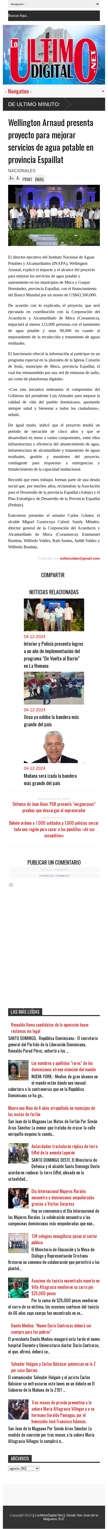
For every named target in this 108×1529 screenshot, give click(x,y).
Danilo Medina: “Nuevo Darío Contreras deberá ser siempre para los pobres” (51, 1328)
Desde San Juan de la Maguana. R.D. (70, 1517)
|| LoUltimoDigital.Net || (49, 1515)
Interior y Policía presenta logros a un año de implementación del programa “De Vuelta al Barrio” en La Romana (53, 654)
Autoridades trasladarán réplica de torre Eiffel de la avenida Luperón (64, 1149)
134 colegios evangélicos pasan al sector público (64, 1239)
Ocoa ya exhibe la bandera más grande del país (51, 720)
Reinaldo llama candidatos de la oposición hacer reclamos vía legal (50, 1028)
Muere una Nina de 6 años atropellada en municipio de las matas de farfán (51, 1111)
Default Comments (54, 869)
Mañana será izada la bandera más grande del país (50, 779)
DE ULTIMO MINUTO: (34, 104)
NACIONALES (22, 171)
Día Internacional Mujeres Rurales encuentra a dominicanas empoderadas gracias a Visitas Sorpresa (62, 1197)
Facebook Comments (54, 875)
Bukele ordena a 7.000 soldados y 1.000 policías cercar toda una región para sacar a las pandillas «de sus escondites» (54, 829)
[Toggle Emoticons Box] (11, 884)
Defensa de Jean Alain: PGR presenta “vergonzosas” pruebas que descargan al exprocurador (54, 807)
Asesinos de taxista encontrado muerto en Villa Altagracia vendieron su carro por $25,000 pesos (65, 1287)
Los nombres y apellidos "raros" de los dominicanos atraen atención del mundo (63, 1066)
